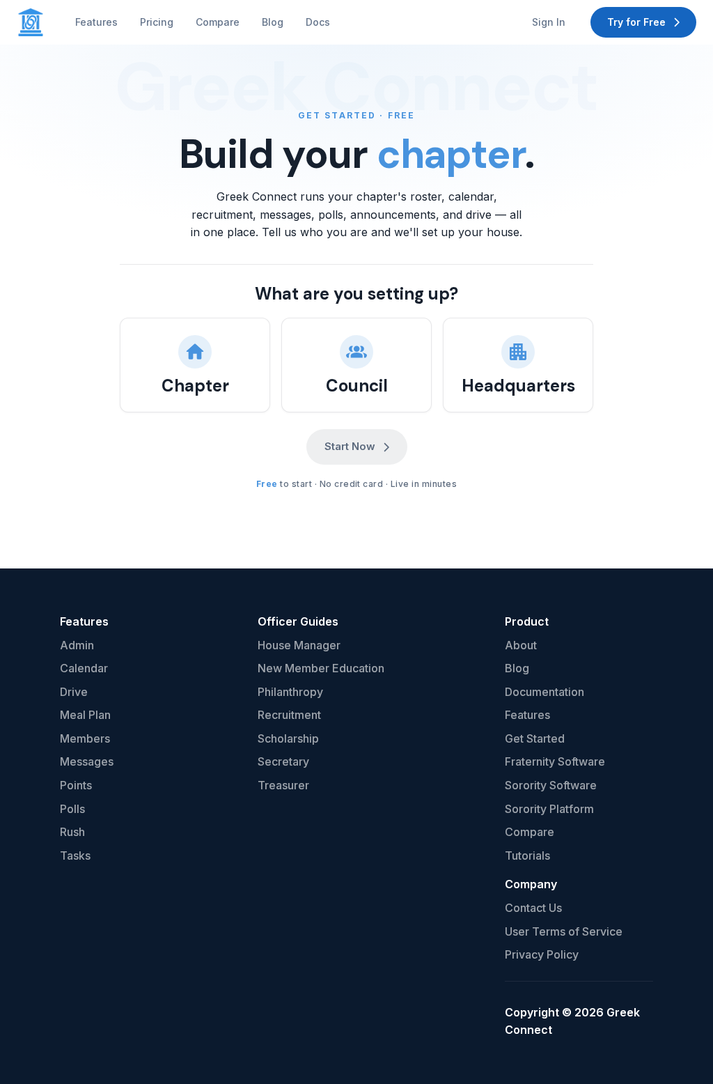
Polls (72, 809)
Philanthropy (290, 692)
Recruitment (289, 715)
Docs (318, 22)
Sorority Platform (549, 809)
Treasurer (283, 785)
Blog (272, 22)
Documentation (544, 692)
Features (96, 22)
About (521, 645)
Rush (72, 832)
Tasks (75, 855)
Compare (218, 22)
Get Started (535, 738)
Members (85, 738)
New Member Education (321, 668)
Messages (86, 761)
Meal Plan (85, 715)
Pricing (156, 22)
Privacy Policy (542, 954)
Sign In (548, 22)
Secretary (283, 761)
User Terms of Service (563, 931)
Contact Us (533, 908)
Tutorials (527, 855)
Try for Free (636, 22)
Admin (77, 645)
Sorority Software (551, 785)
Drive (74, 692)
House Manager (299, 645)
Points (76, 785)
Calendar (84, 668)
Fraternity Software (555, 761)
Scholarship (288, 738)
